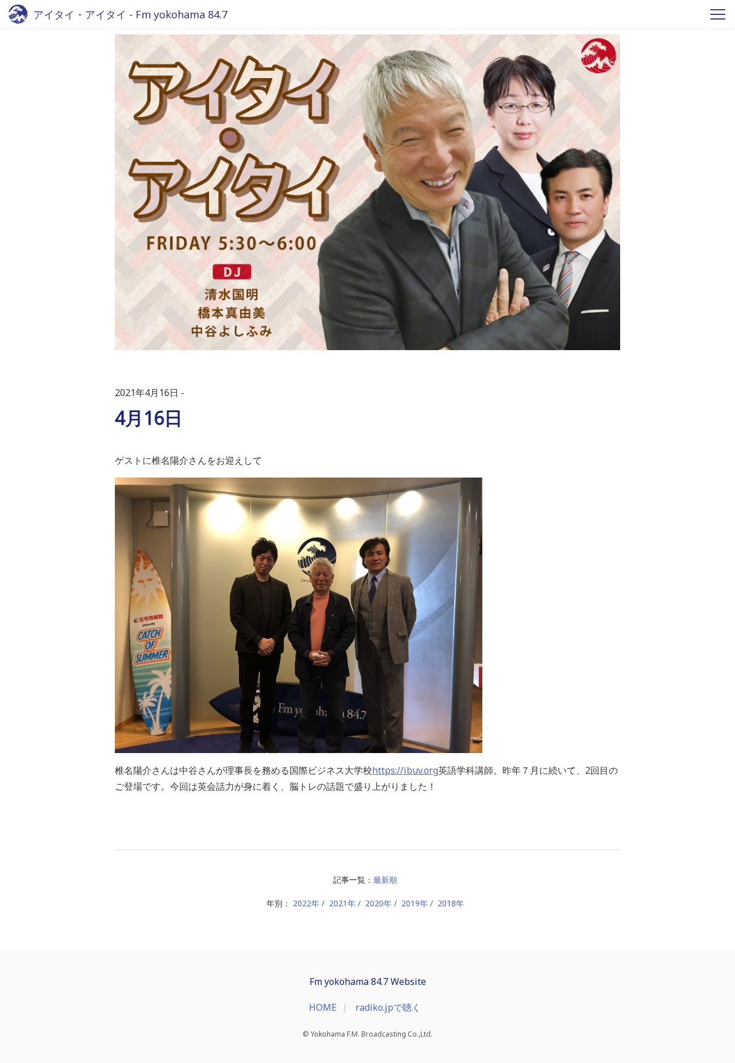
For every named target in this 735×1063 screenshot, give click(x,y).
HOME (322, 1007)
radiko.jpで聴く (388, 1007)
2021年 (342, 903)
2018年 (451, 903)
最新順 (385, 879)
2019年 (414, 903)
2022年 (306, 903)
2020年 (378, 903)
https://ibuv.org (405, 770)
